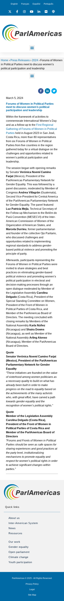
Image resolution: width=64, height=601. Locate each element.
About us (14, 518)
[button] (32, 48)
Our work (14, 541)
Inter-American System (23, 523)
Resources (15, 533)
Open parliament (19, 552)
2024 (35, 60)
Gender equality (19, 546)
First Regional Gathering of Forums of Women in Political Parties (31, 128)
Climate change (18, 557)
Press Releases (20, 60)
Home (4, 60)
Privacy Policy (32, 584)
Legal (32, 589)
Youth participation (20, 562)
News (12, 528)
